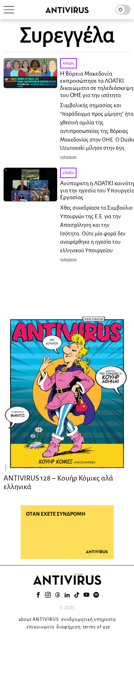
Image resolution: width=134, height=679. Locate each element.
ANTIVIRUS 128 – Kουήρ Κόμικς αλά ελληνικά (58, 482)
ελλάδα (68, 173)
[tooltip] (38, 594)
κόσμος (68, 63)
